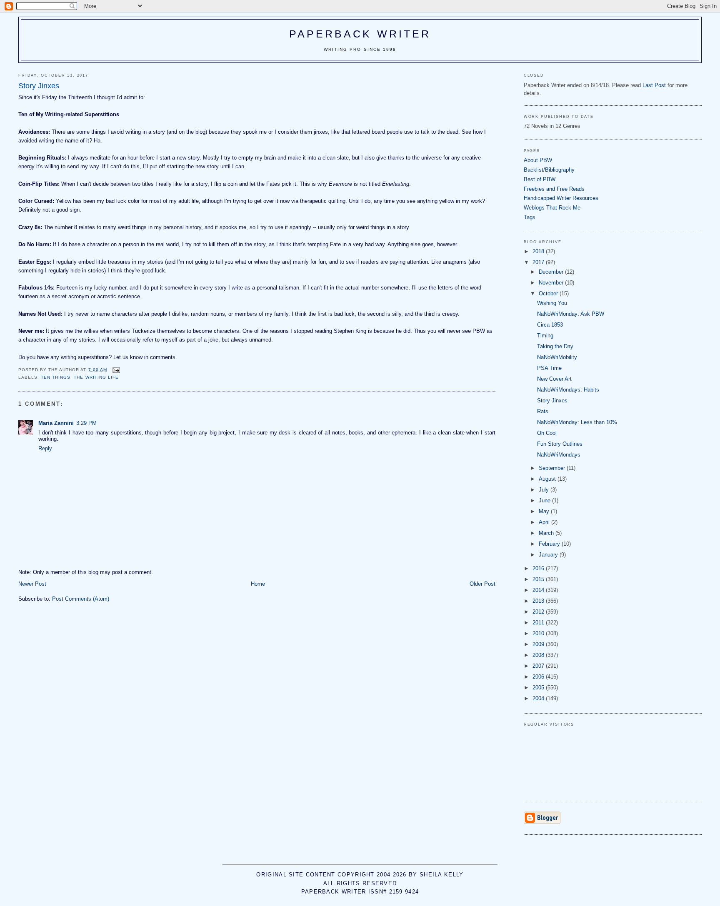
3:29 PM (86, 423)
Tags (529, 217)
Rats (542, 411)
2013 (539, 601)
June (545, 500)
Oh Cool (547, 433)
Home (258, 584)
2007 (539, 666)
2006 (539, 677)
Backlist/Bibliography (549, 170)
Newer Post (32, 584)
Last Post (654, 85)
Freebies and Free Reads (554, 189)
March (547, 533)
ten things (55, 377)
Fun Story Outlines (559, 444)
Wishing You (552, 303)
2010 (539, 633)
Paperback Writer (360, 34)
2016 (539, 568)
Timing (545, 335)
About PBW (538, 160)
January (549, 555)
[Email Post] (116, 369)
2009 (539, 644)
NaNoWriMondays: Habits (568, 390)
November (552, 283)
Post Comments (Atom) (80, 599)
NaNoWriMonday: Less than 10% (577, 422)
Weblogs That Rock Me (552, 208)
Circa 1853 (550, 325)
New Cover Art (554, 379)
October (549, 293)
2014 (539, 590)
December (552, 272)
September (553, 468)
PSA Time (549, 368)
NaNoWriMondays (558, 455)
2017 (539, 262)
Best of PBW (539, 179)
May (545, 511)
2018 (539, 251)
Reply (45, 448)
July (544, 490)
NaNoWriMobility (557, 357)
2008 (539, 655)
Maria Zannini (56, 423)
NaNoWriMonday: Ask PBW (570, 314)
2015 (539, 579)
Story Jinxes (552, 400)
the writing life (96, 377)
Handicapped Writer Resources (561, 198)
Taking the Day (555, 346)
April (545, 522)
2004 (539, 698)
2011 (539, 622)
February (550, 544)
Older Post (482, 584)
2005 (539, 687)
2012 (539, 612)
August (548, 479)
